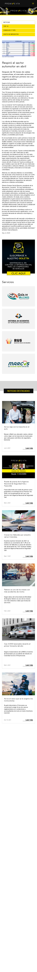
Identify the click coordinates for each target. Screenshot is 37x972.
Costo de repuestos (11, 34)
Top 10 (5, 26)
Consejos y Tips (9, 30)
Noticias (6, 22)
